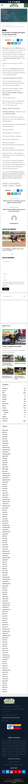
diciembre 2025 (6, 447)
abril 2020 (4, 594)
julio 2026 (4, 432)
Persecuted (11, 185)
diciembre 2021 (6, 551)
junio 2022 (4, 538)
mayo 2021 (4, 566)
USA (3, 418)
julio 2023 (4, 510)
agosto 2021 (5, 559)
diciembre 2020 (6, 577)
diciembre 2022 (6, 525)
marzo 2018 (5, 648)
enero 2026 (5, 445)
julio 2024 (4, 484)
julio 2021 (4, 562)
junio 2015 (4, 685)
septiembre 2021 (6, 557)
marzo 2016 (5, 676)
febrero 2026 (5, 443)
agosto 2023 (5, 508)
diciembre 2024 (6, 473)
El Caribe (4, 399)
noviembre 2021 (6, 553)
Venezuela (4, 30)
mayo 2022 (4, 540)
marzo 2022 (5, 544)
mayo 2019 (4, 618)
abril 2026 (4, 438)
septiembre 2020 (6, 583)
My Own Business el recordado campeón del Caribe (19, 378)
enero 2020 (5, 601)
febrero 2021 (5, 572)
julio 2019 (4, 613)
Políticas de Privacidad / (9, 781)
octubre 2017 (5, 659)
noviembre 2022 (6, 527)
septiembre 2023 (6, 505)
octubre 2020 (5, 581)
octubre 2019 (5, 607)
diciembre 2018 (6, 629)
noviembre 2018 (6, 631)
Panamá (4, 408)
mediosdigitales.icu (18, 779)
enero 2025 (5, 471)
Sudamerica (5, 410)
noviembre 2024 (6, 475)
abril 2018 (4, 646)
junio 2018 (4, 642)
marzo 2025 (5, 467)
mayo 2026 (4, 436)
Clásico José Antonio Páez (14, 183)
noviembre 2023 (6, 501)
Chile (3, 392)
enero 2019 (5, 626)
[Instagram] (11, 771)
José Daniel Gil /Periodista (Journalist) (11, 717)
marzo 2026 (5, 441)
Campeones (5, 388)
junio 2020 (4, 590)
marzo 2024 (5, 492)
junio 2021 (4, 564)
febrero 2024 (5, 495)
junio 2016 (4, 674)
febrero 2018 (5, 650)
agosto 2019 (5, 611)
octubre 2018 (5, 633)
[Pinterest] (15, 771)
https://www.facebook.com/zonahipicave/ (13, 150)
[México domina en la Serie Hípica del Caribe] (8, 371)
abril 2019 (4, 620)
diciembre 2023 (6, 499)
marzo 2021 (5, 570)
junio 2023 (4, 512)
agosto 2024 (5, 482)
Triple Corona (18, 185)
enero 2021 (5, 575)
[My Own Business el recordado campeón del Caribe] (20, 371)
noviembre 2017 (6, 657)
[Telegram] (23, 771)
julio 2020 (4, 588)
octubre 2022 (5, 529)
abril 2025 (4, 464)
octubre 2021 (5, 555)
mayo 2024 (4, 488)
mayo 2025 (4, 462)
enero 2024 (5, 497)
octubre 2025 (5, 451)
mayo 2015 (4, 687)
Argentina (6, 412)
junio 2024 (4, 486)
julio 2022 (4, 536)
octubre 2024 (5, 477)
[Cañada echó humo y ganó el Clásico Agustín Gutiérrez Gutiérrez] (8, 358)
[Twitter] (7, 771)
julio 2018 (4, 639)
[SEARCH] (24, 296)
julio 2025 (4, 458)
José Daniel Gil (7, 36)
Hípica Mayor (5, 403)
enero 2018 (5, 652)
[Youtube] (19, 771)
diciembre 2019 (6, 603)
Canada (4, 390)
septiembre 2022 (6, 531)
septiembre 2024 (6, 479)
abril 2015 (4, 689)
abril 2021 (4, 568)
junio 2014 (4, 691)
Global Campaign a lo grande (11, 346)
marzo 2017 (5, 665)
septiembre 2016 (6, 670)
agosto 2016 (5, 672)
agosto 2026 (5, 430)
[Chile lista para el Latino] (20, 358)
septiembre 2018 (6, 635)
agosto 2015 (5, 680)
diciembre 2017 (6, 655)
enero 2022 (5, 549)
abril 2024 (4, 490)
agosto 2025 (5, 456)
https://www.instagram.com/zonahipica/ (13, 144)
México (4, 405)
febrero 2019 (5, 624)
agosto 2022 (5, 534)
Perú (5, 414)
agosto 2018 (5, 637)
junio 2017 (4, 663)
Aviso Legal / (17, 781)
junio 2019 (4, 616)
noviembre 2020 (6, 579)
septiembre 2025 (6, 454)
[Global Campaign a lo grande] (14, 337)
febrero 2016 (5, 678)
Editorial (4, 397)
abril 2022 (4, 542)
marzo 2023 (5, 518)
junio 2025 (4, 460)
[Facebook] (3, 771)
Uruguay (4, 416)
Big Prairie (5, 183)
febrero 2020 (5, 598)
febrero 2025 (5, 469)
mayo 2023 (4, 514)
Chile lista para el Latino (20, 363)
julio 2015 (4, 683)
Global (3, 401)
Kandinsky (5, 185)
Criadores (4, 395)
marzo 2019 (5, 622)
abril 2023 (4, 516)
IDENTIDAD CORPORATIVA (14, 758)
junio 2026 (4, 434)
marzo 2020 (5, 596)
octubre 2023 (5, 503)
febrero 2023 (5, 521)
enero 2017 (5, 668)
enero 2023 (5, 523)
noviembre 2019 (6, 605)
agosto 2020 (5, 585)
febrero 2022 (5, 546)
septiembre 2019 (6, 609)
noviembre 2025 (6, 449)
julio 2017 (4, 661)
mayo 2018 (4, 644)
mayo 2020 (4, 592)
